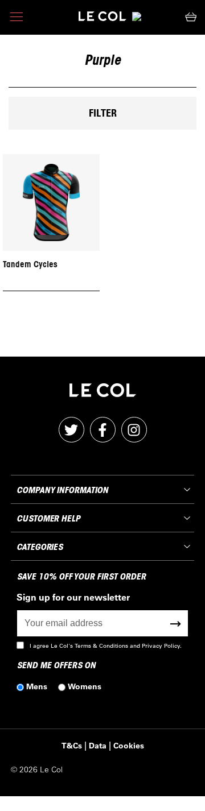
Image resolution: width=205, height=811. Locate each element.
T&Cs (72, 745)
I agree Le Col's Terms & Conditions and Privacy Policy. (106, 645)
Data (97, 745)
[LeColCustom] (102, 19)
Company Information (62, 490)
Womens (84, 686)
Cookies (128, 745)
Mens (36, 686)
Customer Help (48, 518)
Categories (40, 547)
